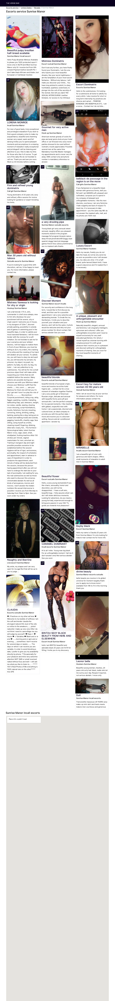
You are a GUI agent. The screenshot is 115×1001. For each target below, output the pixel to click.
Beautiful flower (50, 476)
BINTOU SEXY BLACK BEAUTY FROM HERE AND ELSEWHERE (56, 636)
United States (26, 8)
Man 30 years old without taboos (21, 257)
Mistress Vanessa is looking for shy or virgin (22, 304)
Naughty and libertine (19, 559)
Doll (78, 695)
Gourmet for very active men (55, 128)
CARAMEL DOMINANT (54, 543)
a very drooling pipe (53, 222)
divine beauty (83, 571)
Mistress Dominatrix (53, 61)
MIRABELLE (82, 447)
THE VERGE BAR (12, 3)
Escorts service (12, 8)
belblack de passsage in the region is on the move (91, 180)
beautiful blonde (51, 377)
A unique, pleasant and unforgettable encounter (90, 317)
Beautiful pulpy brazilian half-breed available (20, 52)
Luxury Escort (84, 245)
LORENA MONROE (17, 122)
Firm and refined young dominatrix (20, 187)
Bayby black (83, 526)
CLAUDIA (12, 609)
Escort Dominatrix (86, 84)
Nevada (37, 8)
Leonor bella (83, 661)
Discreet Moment (51, 300)
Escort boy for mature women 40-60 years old (89, 385)
